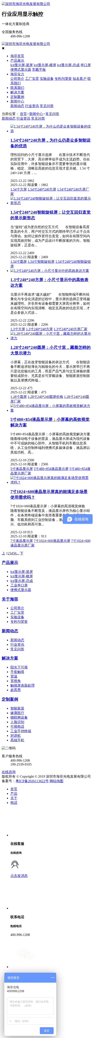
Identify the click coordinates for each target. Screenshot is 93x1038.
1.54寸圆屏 (18, 261)
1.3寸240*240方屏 (39, 329)
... (17, 553)
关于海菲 (10, 599)
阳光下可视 (19, 667)
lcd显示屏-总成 (68, 65)
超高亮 (15, 690)
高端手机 (17, 740)
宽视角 (15, 681)
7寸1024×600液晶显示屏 (52, 541)
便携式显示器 (20, 69)
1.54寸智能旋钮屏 (41, 261)
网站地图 (56, 781)
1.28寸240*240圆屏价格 (45, 397)
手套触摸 (17, 672)
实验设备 (47, 78)
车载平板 (39, 69)
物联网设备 (19, 717)
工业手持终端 (20, 731)
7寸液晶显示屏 (21, 541)
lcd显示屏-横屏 (45, 65)
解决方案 (17, 92)
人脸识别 (17, 722)
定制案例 (17, 97)
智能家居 (17, 708)
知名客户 (80, 78)
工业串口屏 (19, 585)
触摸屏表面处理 (22, 685)
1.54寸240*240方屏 (42, 189)
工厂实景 (32, 78)
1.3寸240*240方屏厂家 (70, 329)
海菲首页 (17, 56)
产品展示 (17, 60)
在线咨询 (9, 772)
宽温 (13, 676)
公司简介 (17, 78)
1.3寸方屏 (17, 329)
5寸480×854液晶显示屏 (51, 469)
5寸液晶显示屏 (21, 469)
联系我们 (17, 88)
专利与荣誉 (63, 78)
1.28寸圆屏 (18, 397)
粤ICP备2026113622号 (32, 781)
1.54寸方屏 (18, 189)
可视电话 (17, 726)
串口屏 (85, 65)
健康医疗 (17, 713)
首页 (23, 114)
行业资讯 (32, 106)
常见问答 (47, 106)
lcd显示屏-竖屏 (21, 65)
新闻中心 (17, 101)
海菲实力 (17, 74)
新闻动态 (17, 106)
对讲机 (15, 735)
